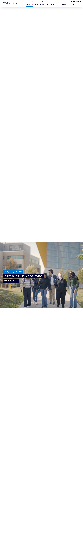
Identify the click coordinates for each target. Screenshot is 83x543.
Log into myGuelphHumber (76, 1)
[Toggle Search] (79, 4)
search (59, 8)
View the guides (10, 281)
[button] (63, 1)
